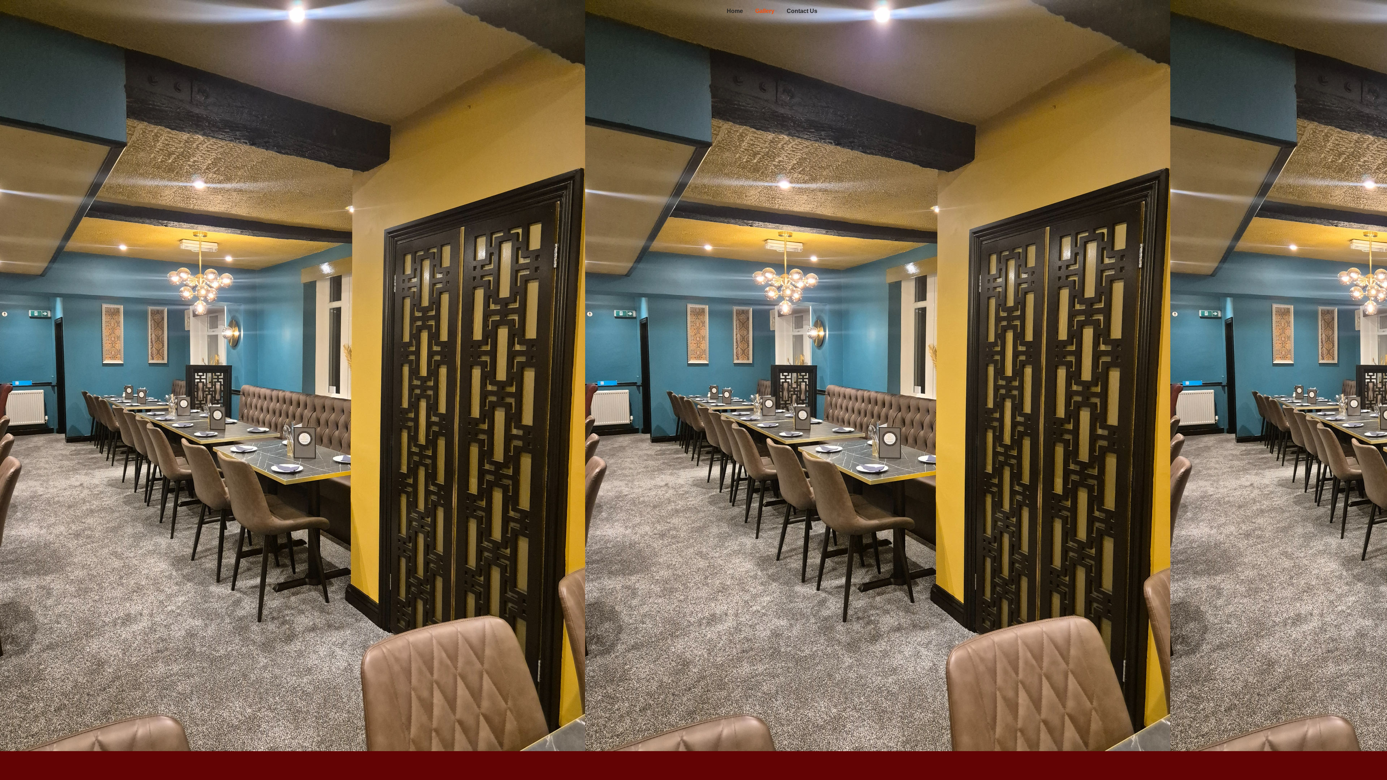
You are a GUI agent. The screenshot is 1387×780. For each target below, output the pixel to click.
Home (735, 11)
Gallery (764, 11)
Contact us (802, 11)
